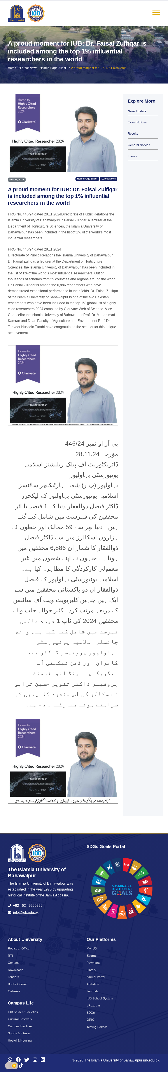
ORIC (90, 1019)
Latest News (28, 67)
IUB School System (100, 998)
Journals (92, 991)
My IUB (92, 948)
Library (91, 970)
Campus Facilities (20, 1026)
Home (12, 67)
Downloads (15, 970)
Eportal (91, 955)
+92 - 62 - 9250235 (26, 905)
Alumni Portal (96, 977)
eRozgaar (93, 1005)
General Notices (139, 145)
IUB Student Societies (23, 1012)
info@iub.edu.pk (24, 912)
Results (133, 133)
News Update (137, 111)
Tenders (13, 977)
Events (132, 156)
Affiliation (93, 984)
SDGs (91, 1012)
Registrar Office (19, 948)
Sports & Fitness (19, 1033)
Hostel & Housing (20, 1040)
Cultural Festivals (20, 1019)
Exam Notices (137, 122)
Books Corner (17, 984)
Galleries (14, 991)
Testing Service (97, 1027)
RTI (10, 955)
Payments (93, 962)
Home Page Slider (53, 67)
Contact (13, 962)
